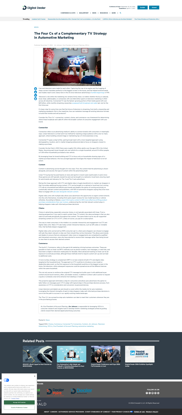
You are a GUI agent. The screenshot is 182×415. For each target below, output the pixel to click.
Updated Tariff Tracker (39, 19)
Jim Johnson (93, 324)
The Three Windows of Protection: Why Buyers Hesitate (151, 19)
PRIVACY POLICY (152, 412)
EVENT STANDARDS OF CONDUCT (97, 412)
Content (85, 324)
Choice (50, 324)
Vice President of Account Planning (65, 326)
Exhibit (142, 7)
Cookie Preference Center (19, 407)
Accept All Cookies (19, 402)
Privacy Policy (15, 398)
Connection (77, 324)
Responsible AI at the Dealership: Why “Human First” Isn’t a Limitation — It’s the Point (74, 19)
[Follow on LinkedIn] (158, 393)
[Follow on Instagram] (155, 393)
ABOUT (46, 412)
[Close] (35, 376)
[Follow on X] (150, 393)
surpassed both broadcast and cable (84, 103)
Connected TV (68, 324)
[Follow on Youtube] (152, 393)
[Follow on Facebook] (147, 393)
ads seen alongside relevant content (65, 192)
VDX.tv (49, 326)
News (36, 27)
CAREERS (53, 412)
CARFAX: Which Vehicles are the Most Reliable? (117, 19)
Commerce (58, 324)
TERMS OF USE (139, 412)
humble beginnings (97, 92)
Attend (154, 7)
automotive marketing (86, 326)
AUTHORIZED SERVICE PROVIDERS (71, 412)
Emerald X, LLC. (139, 403)
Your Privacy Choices (120, 412)
